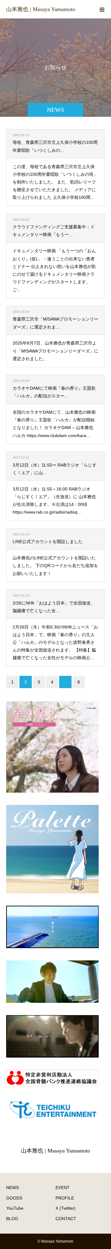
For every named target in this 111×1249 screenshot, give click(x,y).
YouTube (14, 1208)
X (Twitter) (66, 1208)
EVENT (63, 1187)
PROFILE (65, 1198)
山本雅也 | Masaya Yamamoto (40, 9)
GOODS (14, 1198)
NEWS (12, 1187)
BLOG (12, 1218)
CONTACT (66, 1218)
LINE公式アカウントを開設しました (48, 541)
